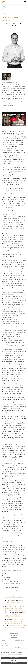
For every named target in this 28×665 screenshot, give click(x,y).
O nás (3, 640)
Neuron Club (5, 645)
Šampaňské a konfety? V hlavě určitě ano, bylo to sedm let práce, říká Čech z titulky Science (15, 608)
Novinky (4, 643)
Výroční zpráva (19, 643)
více (14, 654)
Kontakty (17, 647)
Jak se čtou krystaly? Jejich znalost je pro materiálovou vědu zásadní (14, 597)
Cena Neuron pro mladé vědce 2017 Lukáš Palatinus (14, 602)
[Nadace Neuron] (6, 2)
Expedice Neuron (19, 640)
